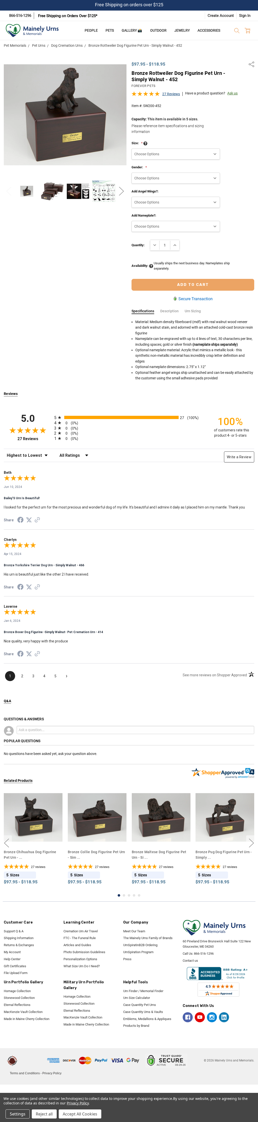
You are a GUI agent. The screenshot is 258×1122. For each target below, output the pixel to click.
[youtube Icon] (200, 1017)
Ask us (232, 93)
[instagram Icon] (212, 1017)
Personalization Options (80, 959)
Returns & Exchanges (19, 945)
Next (121, 191)
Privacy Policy (51, 1073)
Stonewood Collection (19, 998)
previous (6, 843)
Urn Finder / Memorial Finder (143, 991)
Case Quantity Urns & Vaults (143, 1012)
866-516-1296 (20, 15)
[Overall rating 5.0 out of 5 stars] (146, 95)
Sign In (244, 15)
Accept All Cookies (80, 1114)
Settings (17, 1114)
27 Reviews (171, 94)
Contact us (190, 960)
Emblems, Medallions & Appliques (147, 1019)
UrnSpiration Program (138, 952)
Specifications (143, 311)
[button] (33, 1060)
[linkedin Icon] (224, 1017)
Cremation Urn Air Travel (80, 931)
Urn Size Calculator (136, 998)
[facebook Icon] (188, 1017)
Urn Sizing (193, 311)
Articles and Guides (77, 945)
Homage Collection (17, 991)
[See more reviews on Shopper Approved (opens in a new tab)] (37, 520)
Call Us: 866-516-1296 (198, 953)
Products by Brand (136, 1026)
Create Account (221, 15)
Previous (9, 191)
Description (169, 311)
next (251, 843)
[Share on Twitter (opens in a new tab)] (29, 520)
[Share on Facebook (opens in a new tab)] (20, 521)
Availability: (140, 266)
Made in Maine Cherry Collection (26, 1019)
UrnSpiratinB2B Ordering (140, 945)
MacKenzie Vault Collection (23, 1012)
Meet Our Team (134, 931)
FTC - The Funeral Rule (79, 938)
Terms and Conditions (25, 1073)
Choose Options (33, 837)
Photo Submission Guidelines (84, 952)
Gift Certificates (15, 966)
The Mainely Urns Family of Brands (148, 938)
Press (127, 959)
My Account (12, 952)
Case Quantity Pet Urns (139, 1005)
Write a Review (239, 457)
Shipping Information (19, 938)
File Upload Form (15, 973)
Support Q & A (13, 931)
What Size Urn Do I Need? (81, 966)
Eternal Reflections (17, 1005)
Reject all (44, 1114)
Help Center (12, 959)
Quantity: (138, 245)
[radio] (129, 417)
